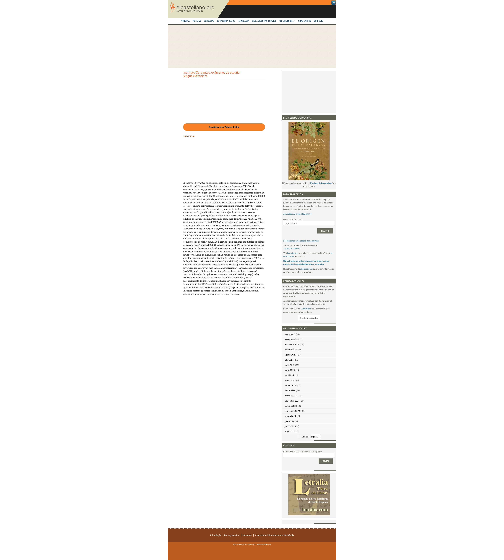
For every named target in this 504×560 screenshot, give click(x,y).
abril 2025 (289, 375)
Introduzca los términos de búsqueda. (302, 452)
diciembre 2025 (292, 339)
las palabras (292, 253)
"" (292, 248)
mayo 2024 (290, 431)
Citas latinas (304, 21)
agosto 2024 (290, 416)
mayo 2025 (290, 370)
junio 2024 (289, 426)
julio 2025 (289, 360)
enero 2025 (290, 390)
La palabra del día (226, 21)
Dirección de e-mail (293, 220)
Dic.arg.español (231, 535)
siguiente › (316, 436)
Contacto (318, 21)
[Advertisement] (252, 46)
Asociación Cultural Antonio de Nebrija (274, 535)
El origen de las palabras (321, 183)
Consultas (209, 21)
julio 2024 (289, 421)
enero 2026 (290, 334)
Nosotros (247, 535)
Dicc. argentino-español (264, 21)
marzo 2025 (290, 380)
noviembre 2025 (292, 344)
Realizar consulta (309, 317)
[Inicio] (199, 9)
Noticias (197, 21)
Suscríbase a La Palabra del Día (224, 127)
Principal (185, 21)
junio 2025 (289, 365)
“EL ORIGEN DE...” (287, 21)
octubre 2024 (291, 406)
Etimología (244, 21)
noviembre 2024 (292, 400)
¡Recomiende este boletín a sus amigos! (301, 240)
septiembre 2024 (292, 411)
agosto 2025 (290, 354)
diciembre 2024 (292, 395)
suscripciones (306, 268)
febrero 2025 (290, 385)
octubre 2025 (291, 349)
